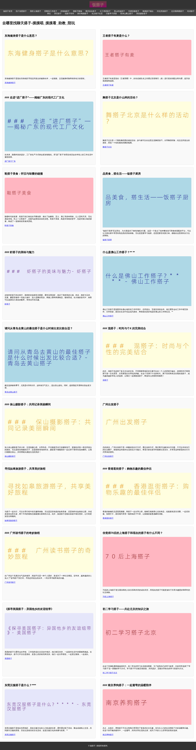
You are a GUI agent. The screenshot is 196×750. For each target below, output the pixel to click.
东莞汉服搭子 (10, 735)
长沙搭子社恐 (97, 14)
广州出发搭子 (108, 456)
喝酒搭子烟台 (148, 11)
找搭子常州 (69, 14)
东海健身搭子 (10, 83)
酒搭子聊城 (77, 11)
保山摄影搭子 (10, 456)
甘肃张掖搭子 (133, 11)
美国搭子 (8, 658)
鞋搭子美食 (9, 225)
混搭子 (105, 380)
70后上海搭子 (108, 597)
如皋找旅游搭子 (11, 520)
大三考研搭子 (105, 11)
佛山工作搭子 (108, 316)
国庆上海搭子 (35, 11)
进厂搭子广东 (10, 161)
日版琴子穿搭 (111, 14)
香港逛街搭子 (108, 518)
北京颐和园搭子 (177, 11)
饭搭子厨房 (107, 240)
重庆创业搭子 (90, 11)
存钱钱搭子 (65, 11)
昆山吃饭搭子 (119, 11)
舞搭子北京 (107, 147)
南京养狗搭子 (108, 735)
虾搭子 (7, 304)
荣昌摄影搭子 (141, 14)
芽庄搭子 (57, 14)
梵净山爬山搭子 (126, 14)
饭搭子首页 (7, 11)
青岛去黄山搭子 (11, 392)
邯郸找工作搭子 (50, 11)
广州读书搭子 (10, 582)
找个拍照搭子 (21, 11)
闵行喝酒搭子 (82, 14)
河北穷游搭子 (162, 11)
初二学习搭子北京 (110, 673)
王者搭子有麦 (108, 85)
